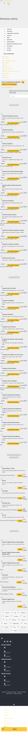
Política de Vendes (17, 693)
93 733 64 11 (7, 681)
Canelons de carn (6, 157)
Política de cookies (21, 692)
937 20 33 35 (7, 652)
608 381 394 (7, 685)
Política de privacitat (11, 692)
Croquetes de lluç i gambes (9, 381)
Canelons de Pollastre (8, 201)
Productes (6, 713)
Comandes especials (8, 718)
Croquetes (9, 31)
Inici (5, 707)
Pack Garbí (5, 575)
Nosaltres (6, 710)
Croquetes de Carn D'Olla (9, 288)
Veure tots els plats (7, 87)
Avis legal (4, 692)
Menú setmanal (11, 41)
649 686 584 (7, 670)
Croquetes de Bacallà (8, 300)
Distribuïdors (7, 721)
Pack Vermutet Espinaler (8, 587)
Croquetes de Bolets (7, 314)
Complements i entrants (13, 33)
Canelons (9, 29)
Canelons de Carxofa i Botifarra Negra (12, 171)
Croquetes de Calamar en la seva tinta (12, 354)
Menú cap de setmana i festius (14, 44)
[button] (14, 53)
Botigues (6, 715)
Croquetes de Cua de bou (9, 327)
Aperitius (9, 35)
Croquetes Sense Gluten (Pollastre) (11, 408)
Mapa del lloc (9, 693)
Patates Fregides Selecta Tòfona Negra (13, 542)
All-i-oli (4, 515)
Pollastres (10, 46)
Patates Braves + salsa (8, 468)
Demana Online (7, 724)
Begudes (9, 50)
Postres (9, 48)
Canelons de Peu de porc (8, 258)
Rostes (4, 480)
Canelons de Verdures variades (10, 244)
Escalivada (5, 491)
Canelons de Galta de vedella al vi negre (13, 230)
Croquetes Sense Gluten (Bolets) (11, 436)
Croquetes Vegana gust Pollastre (11, 395)
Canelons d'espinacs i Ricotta (10, 116)
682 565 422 (7, 656)
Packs (8, 37)
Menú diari (9, 39)
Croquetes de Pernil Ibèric (9, 368)
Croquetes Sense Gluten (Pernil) (11, 422)
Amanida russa (6, 503)
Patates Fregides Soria (8, 599)
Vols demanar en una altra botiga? (13, 83)
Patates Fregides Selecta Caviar (11, 563)
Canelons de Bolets (7, 143)
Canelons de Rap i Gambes (9, 214)
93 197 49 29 (7, 667)
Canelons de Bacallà (7, 130)
